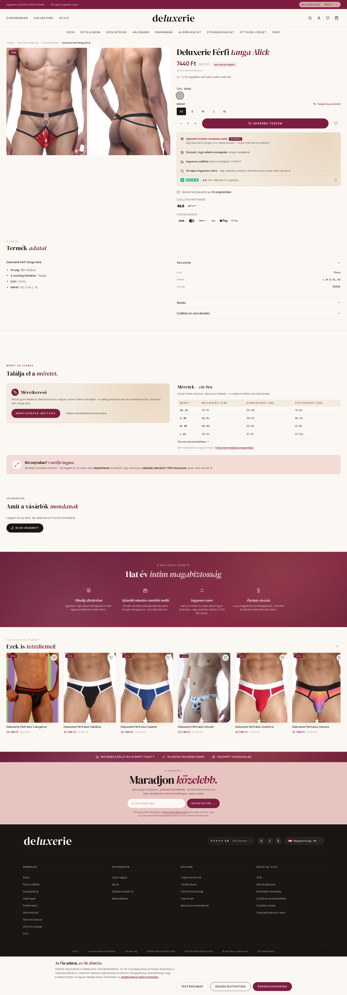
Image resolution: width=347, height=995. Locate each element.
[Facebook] (269, 840)
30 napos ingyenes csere (64, 4)
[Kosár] (337, 18)
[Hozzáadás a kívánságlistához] (54, 657)
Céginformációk (191, 877)
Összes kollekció (122, 891)
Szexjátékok (116, 32)
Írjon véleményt (27, 527)
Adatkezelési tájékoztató (161, 951)
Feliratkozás (203, 803)
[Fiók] (319, 18)
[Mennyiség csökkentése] (181, 123)
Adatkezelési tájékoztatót (174, 812)
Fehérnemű (164, 32)
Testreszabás (192, 986)
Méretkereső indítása (36, 413)
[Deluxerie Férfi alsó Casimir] (147, 688)
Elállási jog (131, 951)
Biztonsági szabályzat (235, 951)
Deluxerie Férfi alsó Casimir (139, 727)
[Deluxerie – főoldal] (173, 18)
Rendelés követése (268, 891)
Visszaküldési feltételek (101, 951)
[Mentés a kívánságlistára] (336, 123)
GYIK (259, 877)
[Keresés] (310, 18)
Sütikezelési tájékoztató (199, 951)
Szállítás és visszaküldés (193, 313)
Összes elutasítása (230, 986)
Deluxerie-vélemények (195, 905)
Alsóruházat (190, 32)
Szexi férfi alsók (50, 42)
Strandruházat (220, 32)
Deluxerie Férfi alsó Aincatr (196, 727)
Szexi (70, 32)
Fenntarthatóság (192, 891)
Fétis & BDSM (91, 32)
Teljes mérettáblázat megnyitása (234, 447)
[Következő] (337, 646)
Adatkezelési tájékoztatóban (139, 977)
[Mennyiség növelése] (195, 123)
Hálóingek (141, 32)
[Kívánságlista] (328, 18)
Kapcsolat (187, 898)
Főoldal (10, 42)
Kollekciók (44, 18)
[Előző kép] (68, 687)
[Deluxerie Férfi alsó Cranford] (261, 688)
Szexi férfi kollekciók (28, 42)
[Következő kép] (111, 687)
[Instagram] (261, 840)
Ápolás (181, 303)
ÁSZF (75, 951)
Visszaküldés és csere (270, 912)
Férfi (276, 32)
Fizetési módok (266, 905)
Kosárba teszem (268, 123)
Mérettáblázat (265, 884)
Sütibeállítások (266, 951)
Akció (64, 18)
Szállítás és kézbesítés (271, 898)
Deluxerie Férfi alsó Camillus (82, 727)
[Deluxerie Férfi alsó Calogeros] (32, 688)
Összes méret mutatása (192, 441)
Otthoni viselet (253, 32)
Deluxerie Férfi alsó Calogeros (26, 727)
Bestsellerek (120, 898)
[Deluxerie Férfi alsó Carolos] (318, 688)
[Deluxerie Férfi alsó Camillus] (90, 688)
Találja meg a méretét (329, 103)
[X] (278, 840)
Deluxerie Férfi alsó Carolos (310, 727)
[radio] (180, 95)
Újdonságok (17, 18)
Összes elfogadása (272, 986)
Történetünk (189, 884)
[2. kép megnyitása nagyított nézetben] (130, 101)
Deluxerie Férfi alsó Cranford (254, 727)
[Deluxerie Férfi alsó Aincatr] (204, 688)
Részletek (184, 262)
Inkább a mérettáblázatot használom (86, 413)
